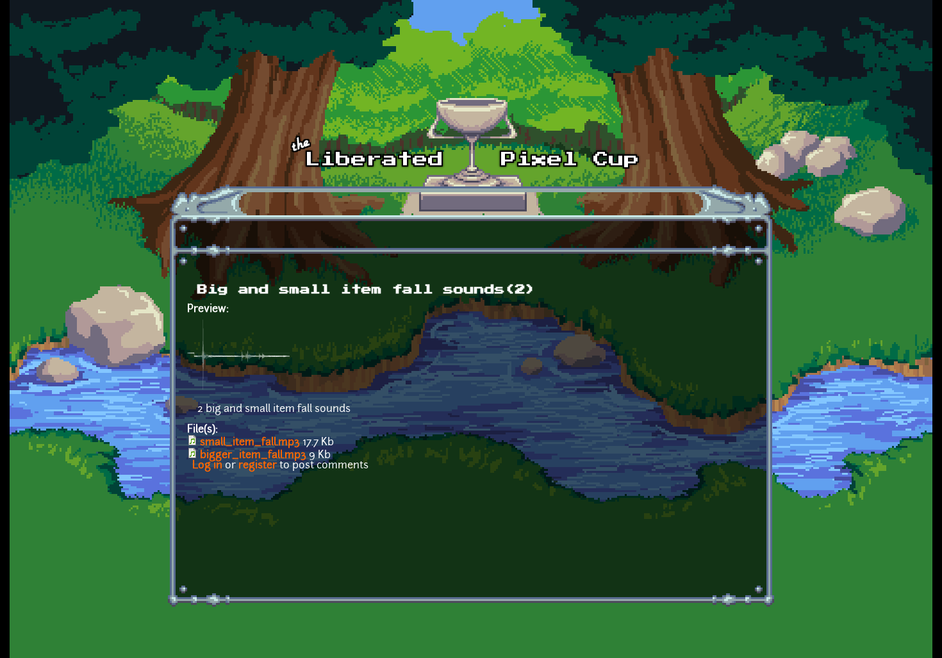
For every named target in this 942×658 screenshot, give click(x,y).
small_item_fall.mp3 (250, 443)
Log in (207, 466)
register (257, 466)
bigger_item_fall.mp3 (253, 455)
